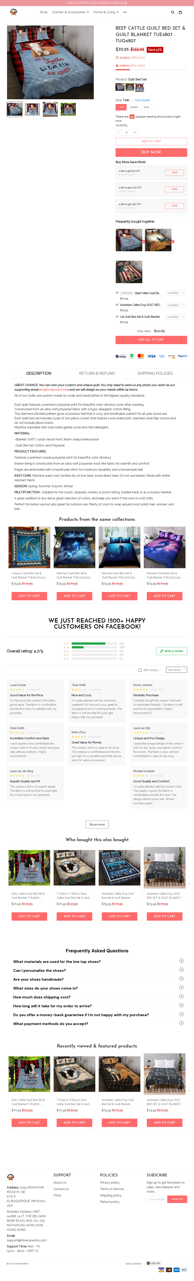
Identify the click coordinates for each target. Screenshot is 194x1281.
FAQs (57, 1195)
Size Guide (142, 100)
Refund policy (110, 1202)
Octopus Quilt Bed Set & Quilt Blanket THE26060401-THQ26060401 (29, 576)
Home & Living (104, 12)
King (146, 107)
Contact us (61, 1189)
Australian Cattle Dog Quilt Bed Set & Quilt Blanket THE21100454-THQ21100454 (119, 896)
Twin (126, 100)
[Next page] (189, 885)
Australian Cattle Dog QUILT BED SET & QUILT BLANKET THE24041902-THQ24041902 (141, 304)
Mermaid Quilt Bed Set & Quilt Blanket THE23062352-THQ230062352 (164, 576)
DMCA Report (134, 1264)
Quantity (122, 125)
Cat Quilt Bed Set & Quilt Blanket (140, 316)
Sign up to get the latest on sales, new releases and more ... (166, 1187)
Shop (44, 12)
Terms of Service (112, 1189)
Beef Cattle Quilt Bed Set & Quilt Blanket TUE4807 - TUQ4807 (148, 293)
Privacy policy (110, 1182)
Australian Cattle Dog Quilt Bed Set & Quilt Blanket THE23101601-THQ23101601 (119, 1102)
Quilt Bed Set (137, 79)
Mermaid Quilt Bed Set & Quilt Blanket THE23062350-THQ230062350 (74, 576)
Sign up (177, 1199)
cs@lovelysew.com (53, 389)
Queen (134, 107)
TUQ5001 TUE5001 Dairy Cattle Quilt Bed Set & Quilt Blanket (73, 896)
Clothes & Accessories (69, 12)
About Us (59, 1182)
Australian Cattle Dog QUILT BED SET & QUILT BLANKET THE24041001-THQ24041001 (164, 896)
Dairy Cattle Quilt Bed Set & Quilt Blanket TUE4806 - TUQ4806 (28, 896)
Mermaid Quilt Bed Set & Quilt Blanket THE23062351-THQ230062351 (119, 576)
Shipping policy (110, 1195)
